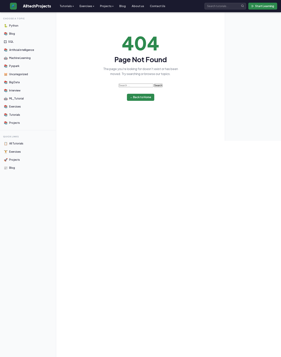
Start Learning (264, 6)
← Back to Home (140, 97)
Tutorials (67, 6)
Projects (106, 6)
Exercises (87, 6)
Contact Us (157, 6)
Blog (122, 6)
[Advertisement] (253, 74)
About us (138, 6)
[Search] (242, 6)
